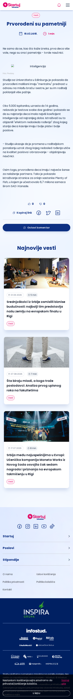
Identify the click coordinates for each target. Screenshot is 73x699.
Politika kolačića (45, 582)
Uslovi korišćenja (46, 574)
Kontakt (7, 589)
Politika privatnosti (13, 582)
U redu (36, 693)
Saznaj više (65, 682)
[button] (36, 536)
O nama (8, 574)
